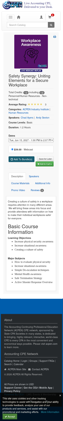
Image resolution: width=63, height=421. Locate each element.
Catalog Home (11, 360)
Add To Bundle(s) (22, 159)
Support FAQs (46, 360)
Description (17, 176)
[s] (31, 51)
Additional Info (42, 183)
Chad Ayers (27, 117)
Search (8, 364)
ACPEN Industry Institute (36, 109)
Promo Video (18, 190)
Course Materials (20, 183)
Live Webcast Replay (31, 70)
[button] (54, 36)
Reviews (37, 190)
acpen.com (51, 343)
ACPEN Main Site (17, 369)
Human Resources (18, 112)
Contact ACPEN (40, 369)
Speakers (34, 176)
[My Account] (41, 17)
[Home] (18, 17)
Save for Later (45, 158)
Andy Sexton (42, 117)
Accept (11, 416)
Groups (33, 360)
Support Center (13, 387)
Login (24, 360)
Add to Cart (45, 163)
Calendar (19, 364)
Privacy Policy (12, 391)
